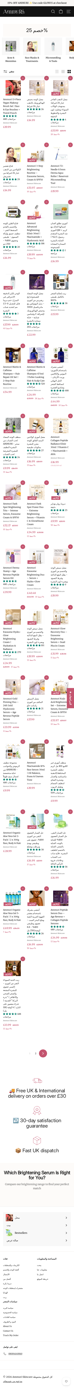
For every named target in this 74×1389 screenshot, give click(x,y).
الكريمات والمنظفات (11, 1265)
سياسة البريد (8, 1308)
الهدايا (5, 1292)
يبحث (39, 1265)
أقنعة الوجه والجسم (11, 1269)
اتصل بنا (40, 1274)
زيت (4, 1297)
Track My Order (10, 1335)
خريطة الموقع (42, 1279)
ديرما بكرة (7, 1283)
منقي (11, 71)
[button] (10, 116)
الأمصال (6, 1274)
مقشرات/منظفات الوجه (13, 1288)
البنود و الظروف (9, 1322)
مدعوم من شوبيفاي (12, 1381)
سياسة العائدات (9, 1317)
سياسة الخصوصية (10, 1312)
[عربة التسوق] (61, 11)
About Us (7, 1326)
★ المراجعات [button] (70, 698)
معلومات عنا (42, 1269)
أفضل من (7, 1279)
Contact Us (8, 1331)
